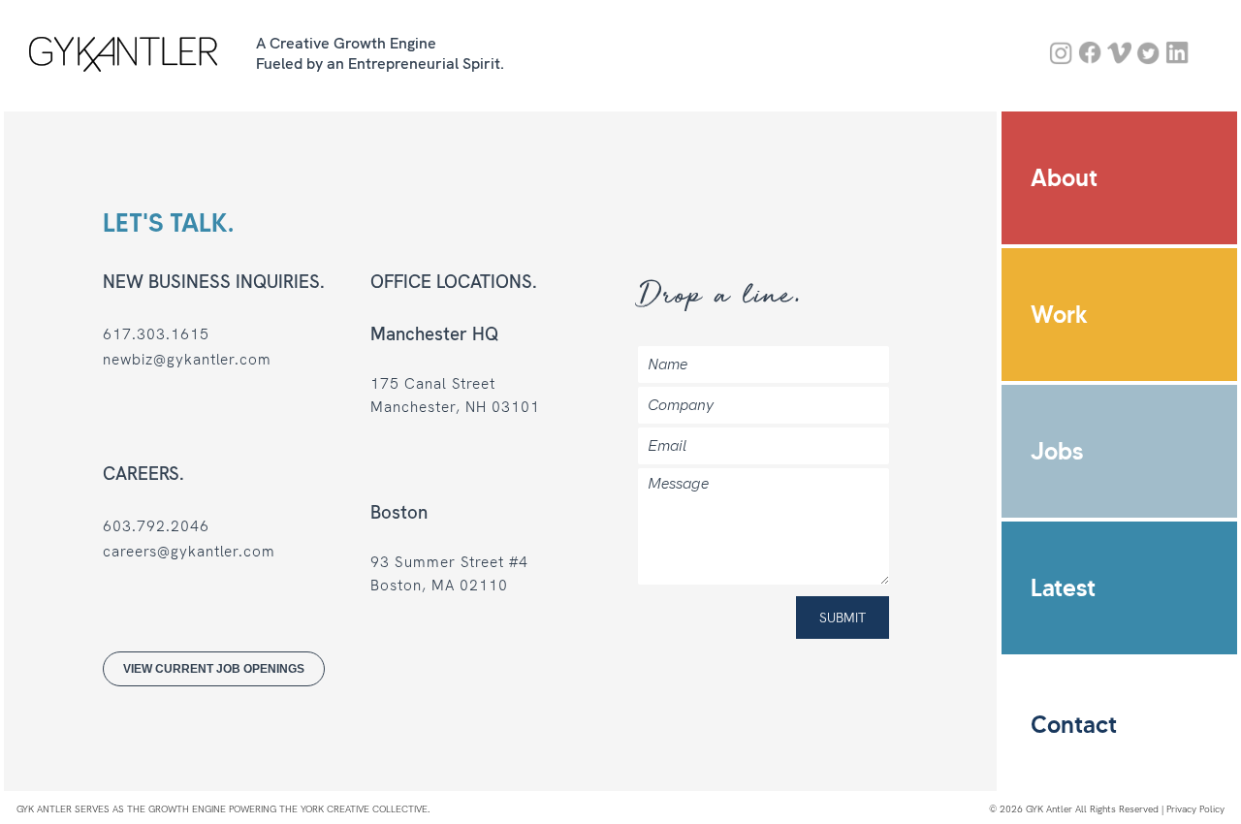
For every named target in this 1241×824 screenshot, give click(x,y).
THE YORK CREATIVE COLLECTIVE (353, 809)
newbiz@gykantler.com (188, 359)
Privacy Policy (1195, 809)
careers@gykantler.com (190, 551)
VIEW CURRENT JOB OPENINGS (214, 669)
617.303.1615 (157, 334)
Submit (843, 617)
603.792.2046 (157, 526)
